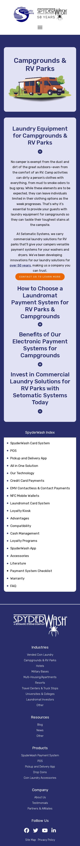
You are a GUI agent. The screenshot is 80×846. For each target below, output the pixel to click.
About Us (40, 797)
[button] (40, 139)
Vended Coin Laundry (40, 655)
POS (40, 761)
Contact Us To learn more (40, 276)
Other (40, 705)
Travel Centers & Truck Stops (40, 688)
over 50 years (20, 265)
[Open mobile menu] (40, 27)
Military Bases (40, 671)
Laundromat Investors (40, 699)
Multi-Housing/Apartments (40, 677)
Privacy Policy (46, 840)
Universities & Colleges (40, 694)
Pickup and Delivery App (40, 766)
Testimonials (40, 803)
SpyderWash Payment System (40, 755)
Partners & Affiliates (40, 808)
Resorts (40, 683)
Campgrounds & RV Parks (40, 660)
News (40, 730)
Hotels (40, 666)
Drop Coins (40, 772)
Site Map (30, 840)
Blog (40, 724)
